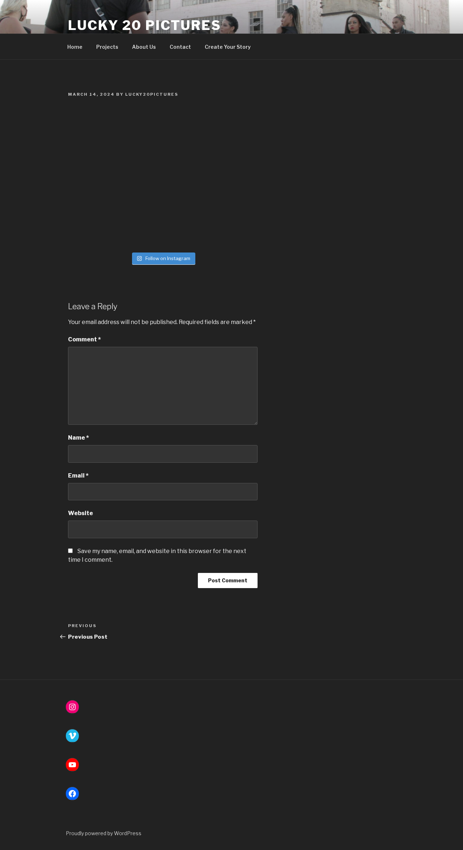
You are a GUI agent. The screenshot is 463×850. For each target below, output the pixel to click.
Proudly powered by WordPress (103, 833)
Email (78, 475)
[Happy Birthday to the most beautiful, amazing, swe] (232, 152)
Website (80, 513)
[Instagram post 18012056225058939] (186, 152)
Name (78, 437)
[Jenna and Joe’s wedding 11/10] (93, 179)
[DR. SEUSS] (232, 179)
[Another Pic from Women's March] (186, 124)
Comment (84, 339)
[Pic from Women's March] (93, 152)
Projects (107, 47)
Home (74, 47)
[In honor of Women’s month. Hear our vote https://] (139, 152)
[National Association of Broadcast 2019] (232, 234)
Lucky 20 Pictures (144, 25)
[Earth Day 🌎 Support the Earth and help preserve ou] (93, 124)
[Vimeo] (72, 735)
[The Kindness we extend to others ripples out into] (93, 234)
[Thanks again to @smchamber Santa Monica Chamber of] (139, 124)
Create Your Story (228, 47)
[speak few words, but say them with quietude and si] (139, 234)
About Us (144, 47)
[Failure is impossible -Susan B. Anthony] (93, 207)
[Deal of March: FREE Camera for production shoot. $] (186, 179)
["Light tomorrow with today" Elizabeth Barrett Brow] (139, 207)
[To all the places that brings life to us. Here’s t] (186, 234)
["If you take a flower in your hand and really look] (186, 207)
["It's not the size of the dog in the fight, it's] (232, 207)
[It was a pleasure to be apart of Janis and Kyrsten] (232, 124)
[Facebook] (72, 793)
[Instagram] (72, 706)
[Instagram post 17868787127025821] (139, 179)
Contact (180, 47)
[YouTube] (72, 764)
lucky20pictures (151, 94)
